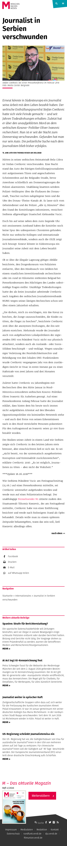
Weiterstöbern (41, 796)
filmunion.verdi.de (33, 837)
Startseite (7, 595)
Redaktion (42, 829)
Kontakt (55, 829)
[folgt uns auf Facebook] (46, 822)
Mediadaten (26, 829)
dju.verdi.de (51, 833)
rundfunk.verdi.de (32, 833)
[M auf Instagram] (54, 822)
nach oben (57, 533)
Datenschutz (13, 833)
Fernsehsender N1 (28, 499)
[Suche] (36, 822)
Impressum (11, 829)
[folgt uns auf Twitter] (50, 822)
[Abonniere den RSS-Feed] (58, 822)
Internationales (23, 595)
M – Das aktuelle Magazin (26, 783)
